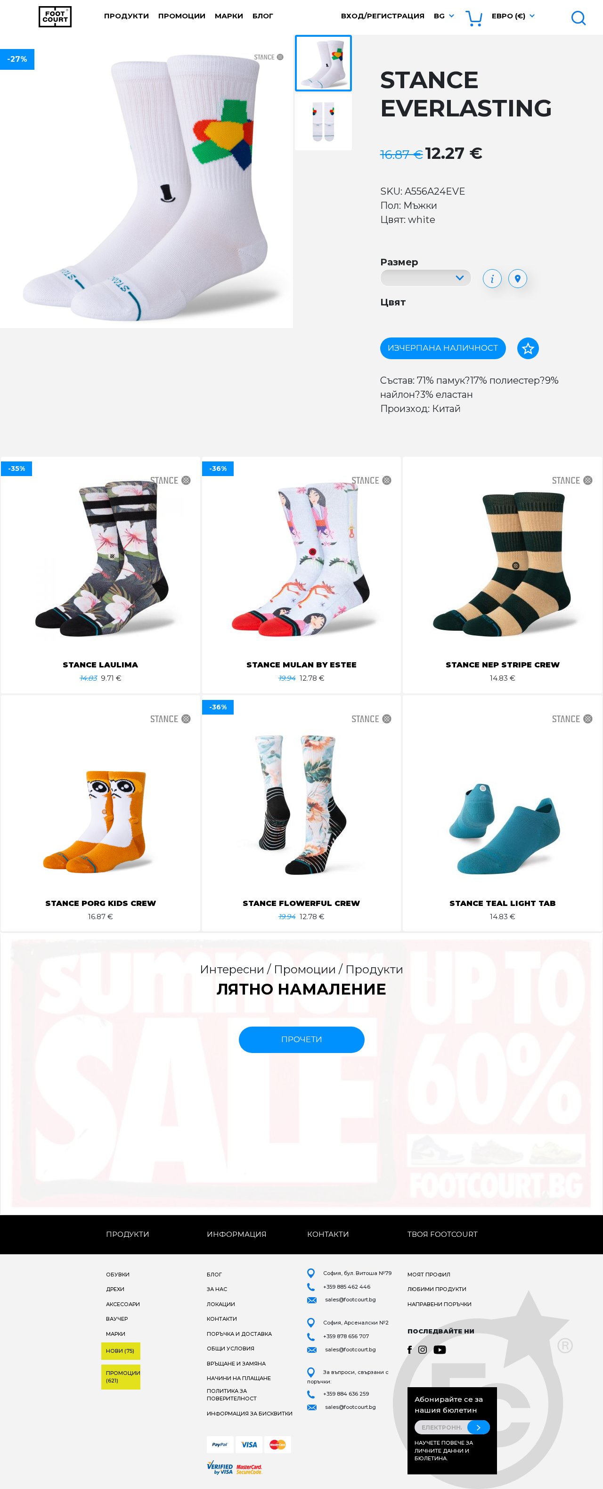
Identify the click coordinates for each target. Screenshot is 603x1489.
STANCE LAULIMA (100, 664)
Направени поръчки (439, 1304)
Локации (221, 1304)
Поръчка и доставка (239, 1334)
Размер (399, 262)
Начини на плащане (239, 1378)
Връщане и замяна (236, 1363)
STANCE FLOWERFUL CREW (301, 903)
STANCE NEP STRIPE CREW (503, 664)
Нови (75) (120, 1351)
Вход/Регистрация (382, 15)
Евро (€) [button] (508, 15)
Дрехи (115, 1289)
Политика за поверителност (232, 1395)
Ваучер (117, 1319)
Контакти (222, 1319)
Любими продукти (436, 1289)
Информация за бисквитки (250, 1413)
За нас (217, 1289)
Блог (263, 15)
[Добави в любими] (528, 348)
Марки (229, 15)
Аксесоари (123, 1304)
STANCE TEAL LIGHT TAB (502, 903)
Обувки (118, 1274)
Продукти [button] (126, 15)
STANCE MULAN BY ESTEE (301, 664)
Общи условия (230, 1348)
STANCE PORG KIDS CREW (100, 903)
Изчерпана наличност (443, 348)
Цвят (393, 302)
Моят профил (428, 1274)
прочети (301, 1039)
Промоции (181, 15)
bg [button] (439, 15)
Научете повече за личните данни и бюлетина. (444, 1451)
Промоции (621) (123, 1377)
